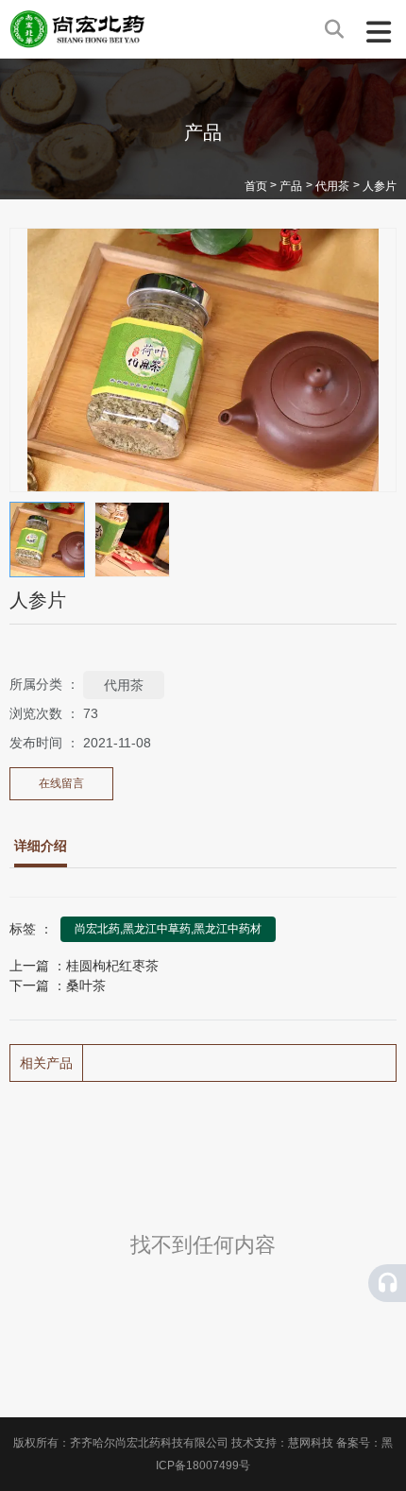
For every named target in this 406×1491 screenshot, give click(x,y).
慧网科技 (310, 1442)
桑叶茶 (86, 985)
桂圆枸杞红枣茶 (112, 965)
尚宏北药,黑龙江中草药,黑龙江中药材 (168, 928)
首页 (257, 187)
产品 (290, 187)
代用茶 (332, 187)
